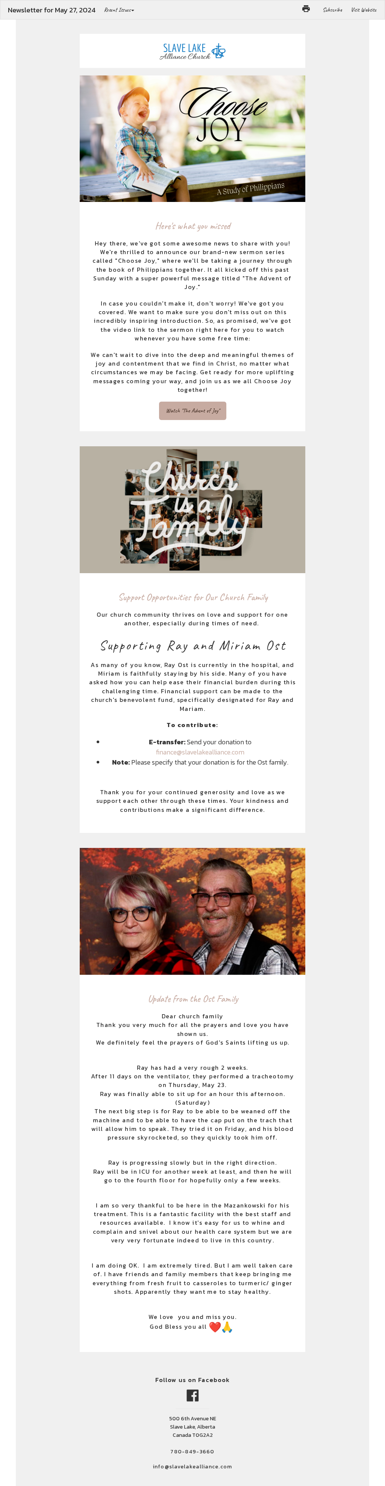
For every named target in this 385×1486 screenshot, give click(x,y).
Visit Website (363, 10)
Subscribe (332, 10)
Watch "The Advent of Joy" (193, 410)
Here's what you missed (192, 226)
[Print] (306, 8)
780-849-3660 (192, 1452)
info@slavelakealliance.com (192, 1467)
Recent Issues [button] (117, 10)
